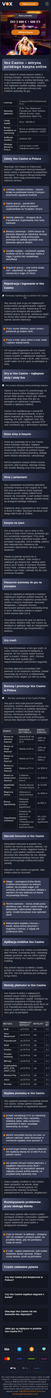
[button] (46, 1383)
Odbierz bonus (29, 4)
